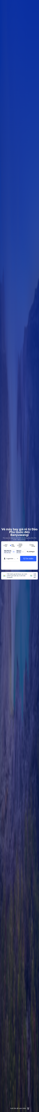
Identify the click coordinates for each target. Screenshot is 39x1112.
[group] (8, 551)
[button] (35, 2)
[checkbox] (32, 545)
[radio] (5, 545)
